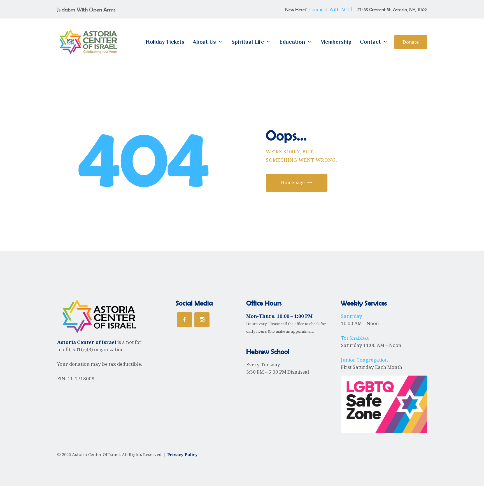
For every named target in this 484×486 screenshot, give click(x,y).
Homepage (293, 182)
